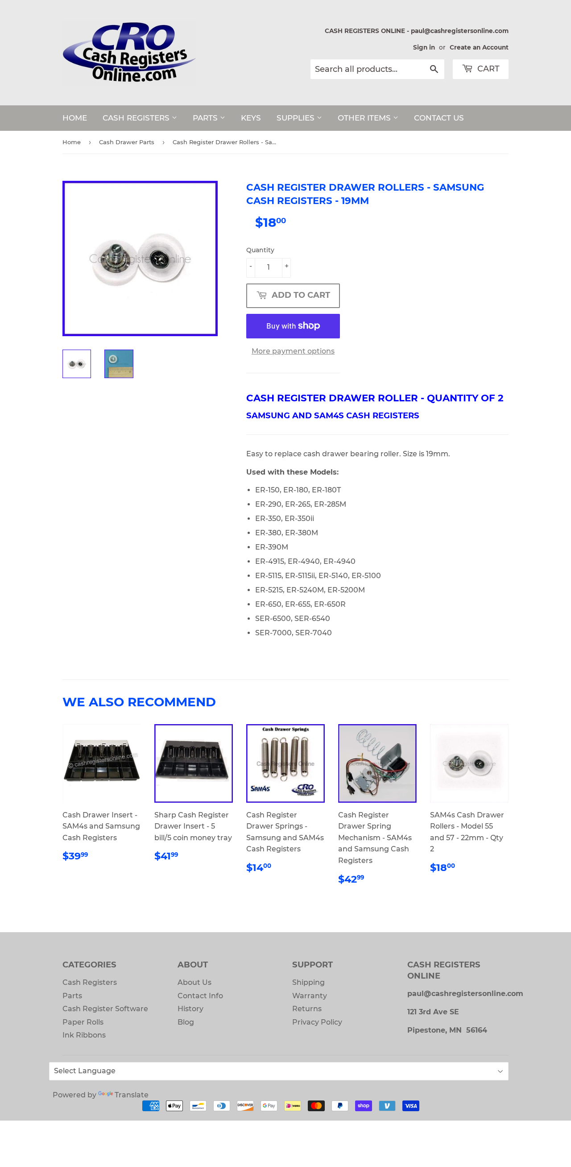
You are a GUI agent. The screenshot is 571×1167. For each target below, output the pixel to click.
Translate (132, 1095)
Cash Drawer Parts (126, 142)
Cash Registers (89, 982)
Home (71, 142)
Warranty (309, 996)
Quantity (260, 250)
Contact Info (200, 996)
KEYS (251, 117)
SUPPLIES (297, 117)
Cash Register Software (105, 1008)
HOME (74, 117)
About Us (194, 982)
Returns (307, 1008)
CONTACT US (439, 117)
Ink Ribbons (84, 1035)
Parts (72, 996)
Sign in (424, 47)
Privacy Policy (317, 1022)
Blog (186, 1022)
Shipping (308, 982)
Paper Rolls (82, 1022)
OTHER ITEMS (365, 117)
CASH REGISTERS (137, 117)
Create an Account (479, 47)
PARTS (206, 117)
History (190, 1008)
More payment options (293, 351)
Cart (487, 69)
